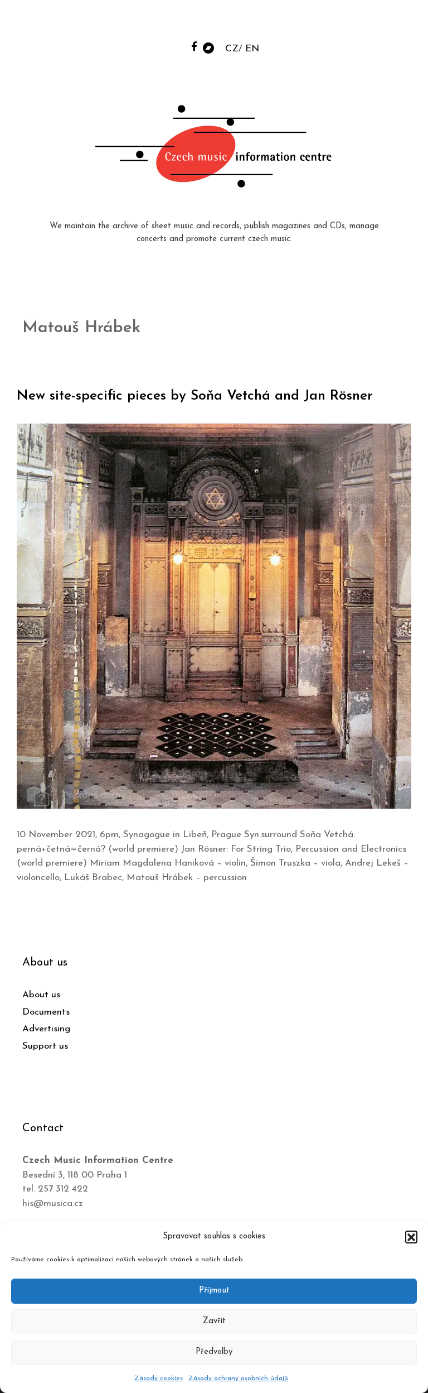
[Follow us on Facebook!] (194, 46)
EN (252, 49)
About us (41, 995)
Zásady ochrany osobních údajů (238, 1378)
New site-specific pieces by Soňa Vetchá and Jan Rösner (195, 396)
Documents (46, 1012)
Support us (45, 1046)
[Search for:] (334, 23)
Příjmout (214, 1290)
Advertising (46, 1029)
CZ (232, 49)
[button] (411, 1236)
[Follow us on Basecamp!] (208, 47)
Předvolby (214, 1352)
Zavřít (214, 1321)
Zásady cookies (158, 1378)
